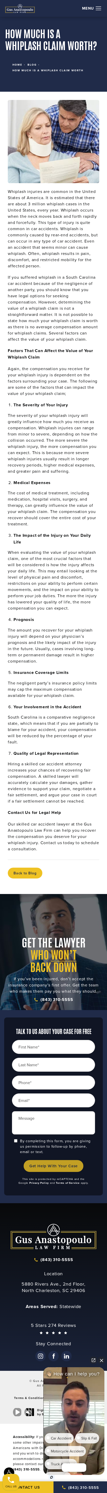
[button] (98, 8)
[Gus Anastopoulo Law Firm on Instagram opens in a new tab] (40, 1356)
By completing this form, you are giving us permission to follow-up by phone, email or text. (55, 1146)
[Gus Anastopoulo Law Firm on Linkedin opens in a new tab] (66, 1356)
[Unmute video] (18, 1412)
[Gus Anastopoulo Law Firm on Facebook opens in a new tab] (53, 1356)
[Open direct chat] (93, 1360)
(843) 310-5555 (57, 999)
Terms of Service (68, 1183)
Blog (32, 65)
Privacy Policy (39, 1183)
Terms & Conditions (30, 1398)
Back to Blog (25, 873)
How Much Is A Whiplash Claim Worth (47, 70)
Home (17, 65)
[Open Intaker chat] (52, 1477)
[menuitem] (40, 1356)
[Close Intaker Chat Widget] (101, 1360)
